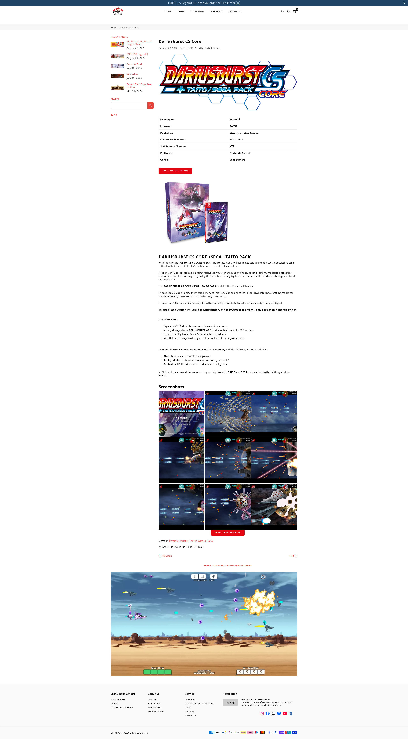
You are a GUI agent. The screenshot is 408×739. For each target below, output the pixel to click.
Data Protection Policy (122, 707)
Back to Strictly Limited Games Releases (228, 565)
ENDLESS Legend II (137, 54)
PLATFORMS (216, 11)
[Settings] (288, 11)
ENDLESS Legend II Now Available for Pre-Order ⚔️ (204, 3)
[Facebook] (268, 714)
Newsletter (190, 699)
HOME (168, 11)
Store (181, 11)
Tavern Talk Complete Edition (139, 85)
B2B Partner (154, 703)
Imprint (114, 703)
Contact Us (190, 715)
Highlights (235, 11)
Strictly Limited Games (193, 540)
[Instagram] (262, 714)
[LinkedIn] (290, 714)
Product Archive (156, 711)
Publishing (197, 11)
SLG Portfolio (154, 707)
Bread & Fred (134, 64)
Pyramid (174, 540)
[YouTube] (285, 714)
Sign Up (230, 702)
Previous (166, 555)
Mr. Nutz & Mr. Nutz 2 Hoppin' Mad (139, 42)
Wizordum (132, 74)
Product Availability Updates (199, 703)
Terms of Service (119, 699)
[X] (273, 714)
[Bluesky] (279, 714)
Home (113, 27)
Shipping (189, 711)
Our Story (153, 699)
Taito (210, 540)
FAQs (187, 707)
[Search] (283, 11)
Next (292, 555)
